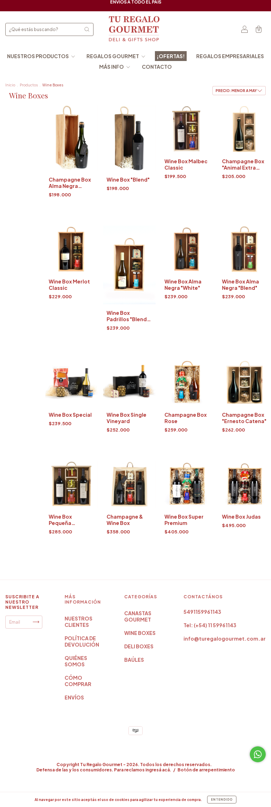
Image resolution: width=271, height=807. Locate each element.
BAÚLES (134, 659)
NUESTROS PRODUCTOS (38, 56)
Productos (29, 85)
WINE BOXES (140, 633)
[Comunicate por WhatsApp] (258, 754)
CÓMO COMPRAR (78, 680)
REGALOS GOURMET (113, 56)
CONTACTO (157, 66)
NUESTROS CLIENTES (78, 621)
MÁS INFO (112, 66)
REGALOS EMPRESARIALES (230, 56)
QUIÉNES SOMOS (76, 661)
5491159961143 (202, 612)
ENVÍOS (74, 697)
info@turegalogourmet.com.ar (224, 638)
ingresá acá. (158, 769)
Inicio (10, 85)
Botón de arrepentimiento (206, 769)
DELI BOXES (138, 646)
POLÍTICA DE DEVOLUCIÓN (82, 641)
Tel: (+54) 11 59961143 (209, 625)
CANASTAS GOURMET (137, 616)
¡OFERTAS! (171, 56)
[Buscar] (87, 29)
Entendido (222, 799)
